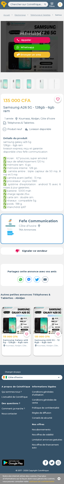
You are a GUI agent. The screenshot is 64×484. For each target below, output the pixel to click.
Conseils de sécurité (42, 418)
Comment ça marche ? (13, 408)
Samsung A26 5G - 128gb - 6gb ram (47, 341)
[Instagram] (58, 462)
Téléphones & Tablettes (40, 15)
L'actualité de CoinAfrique (15, 397)
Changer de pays (13, 372)
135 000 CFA (42, 336)
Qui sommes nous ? (12, 392)
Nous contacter (9, 413)
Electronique (20, 15)
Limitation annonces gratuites (47, 439)
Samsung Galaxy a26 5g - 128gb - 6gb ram (15, 341)
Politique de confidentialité (45, 408)
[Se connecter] (60, 4)
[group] (32, 46)
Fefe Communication (38, 221)
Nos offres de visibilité (42, 434)
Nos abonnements (41, 429)
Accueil (6, 15)
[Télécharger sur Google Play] (13, 462)
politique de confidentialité (41, 481)
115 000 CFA (10, 336)
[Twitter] (52, 462)
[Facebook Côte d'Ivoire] (45, 462)
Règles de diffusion (41, 413)
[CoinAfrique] (4, 4)
